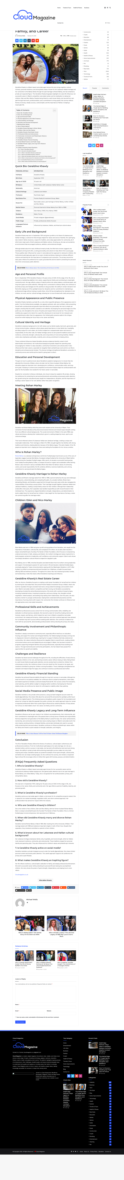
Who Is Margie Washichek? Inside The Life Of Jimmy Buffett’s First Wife (23, 964)
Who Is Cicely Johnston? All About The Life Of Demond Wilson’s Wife (101, 247)
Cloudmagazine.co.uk (21, 874)
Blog (64, 1069)
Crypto (85, 34)
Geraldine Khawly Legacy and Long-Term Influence (32, 143)
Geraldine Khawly (46, 880)
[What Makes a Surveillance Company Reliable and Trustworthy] (89, 183)
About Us (86, 1151)
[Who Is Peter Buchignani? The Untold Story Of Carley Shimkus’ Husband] (87, 228)
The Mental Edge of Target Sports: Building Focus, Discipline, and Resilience (88, 169)
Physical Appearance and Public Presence (29, 118)
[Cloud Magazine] (34, 15)
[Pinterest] (33, 40)
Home (59, 7)
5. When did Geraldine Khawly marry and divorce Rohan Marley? (36, 156)
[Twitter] (21, 40)
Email (17, 1011)
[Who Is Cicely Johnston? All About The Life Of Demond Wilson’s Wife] (87, 248)
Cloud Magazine (40, 1151)
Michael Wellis (21, 35)
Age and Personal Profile (24, 116)
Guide (85, 50)
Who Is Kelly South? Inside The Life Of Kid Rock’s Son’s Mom (100, 211)
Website (49, 1011)
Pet (85, 63)
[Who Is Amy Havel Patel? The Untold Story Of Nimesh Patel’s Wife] (87, 220)
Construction (87, 32)
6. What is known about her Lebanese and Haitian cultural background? (38, 158)
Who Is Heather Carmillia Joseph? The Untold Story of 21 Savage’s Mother (66, 964)
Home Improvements (89, 58)
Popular (94, 88)
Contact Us (60, 23)
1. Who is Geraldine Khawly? (27, 149)
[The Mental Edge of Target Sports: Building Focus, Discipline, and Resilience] (87, 108)
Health (85, 53)
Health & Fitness (77, 7)
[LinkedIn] (25, 40)
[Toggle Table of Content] (54, 110)
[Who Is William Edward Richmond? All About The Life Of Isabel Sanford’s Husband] (45, 955)
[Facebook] (17, 40)
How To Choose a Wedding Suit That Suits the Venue (100, 117)
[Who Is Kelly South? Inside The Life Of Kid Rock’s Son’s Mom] (87, 212)
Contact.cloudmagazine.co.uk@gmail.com (30, 1052)
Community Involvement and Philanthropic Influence (32, 136)
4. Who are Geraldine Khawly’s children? (30, 154)
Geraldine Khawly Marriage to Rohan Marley (29, 128)
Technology (87, 74)
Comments (105, 88)
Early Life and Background (24, 114)
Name (17, 1004)
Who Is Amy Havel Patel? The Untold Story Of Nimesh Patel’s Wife (101, 219)
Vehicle (86, 79)
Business (86, 7)
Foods (85, 45)
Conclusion (21, 145)
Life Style (86, 61)
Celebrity (92, 1082)
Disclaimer (101, 1151)
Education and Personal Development (28, 122)
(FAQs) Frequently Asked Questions (27, 147)
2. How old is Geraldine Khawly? (28, 151)
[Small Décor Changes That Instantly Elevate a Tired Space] (87, 126)
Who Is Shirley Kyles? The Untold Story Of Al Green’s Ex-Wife (42, 268)
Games (86, 47)
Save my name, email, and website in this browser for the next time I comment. (38, 1017)
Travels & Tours (67, 7)
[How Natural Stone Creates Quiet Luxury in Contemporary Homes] (87, 134)
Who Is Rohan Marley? (24, 126)
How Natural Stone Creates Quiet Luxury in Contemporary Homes (100, 134)
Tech (85, 71)
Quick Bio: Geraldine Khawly (24, 113)
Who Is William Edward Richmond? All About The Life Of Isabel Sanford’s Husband (44, 965)
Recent (85, 88)
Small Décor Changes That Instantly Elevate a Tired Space (100, 125)
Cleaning (92, 1141)
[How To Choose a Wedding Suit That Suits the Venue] (87, 118)
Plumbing (86, 66)
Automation (93, 1125)
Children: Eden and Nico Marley (26, 130)
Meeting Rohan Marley (23, 124)
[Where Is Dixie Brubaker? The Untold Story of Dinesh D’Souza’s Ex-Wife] (87, 238)
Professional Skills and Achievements (28, 134)
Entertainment (87, 40)
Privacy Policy (93, 1151)
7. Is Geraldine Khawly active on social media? (31, 159)
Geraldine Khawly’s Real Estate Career (28, 132)
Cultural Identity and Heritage (25, 120)
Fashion (86, 42)
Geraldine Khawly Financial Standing (28, 140)
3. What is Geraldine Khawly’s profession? (31, 152)
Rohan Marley (19, 456)
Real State (86, 68)
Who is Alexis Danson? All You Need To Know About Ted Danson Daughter (47, 733)
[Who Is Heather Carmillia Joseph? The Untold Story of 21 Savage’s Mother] (66, 955)
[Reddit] (37, 40)
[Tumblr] (29, 40)
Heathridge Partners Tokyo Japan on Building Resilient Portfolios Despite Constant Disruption (99, 98)
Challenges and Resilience (25, 138)
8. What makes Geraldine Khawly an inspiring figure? (33, 161)
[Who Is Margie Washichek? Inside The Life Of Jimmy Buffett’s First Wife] (24, 955)
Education (86, 37)
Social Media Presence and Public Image (29, 141)
